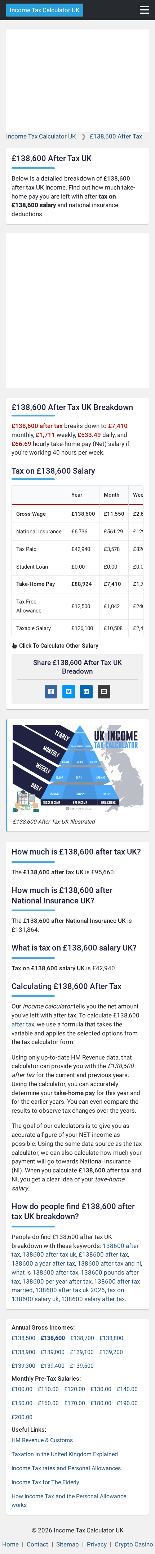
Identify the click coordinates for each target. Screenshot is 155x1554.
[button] (144, 10)
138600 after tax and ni (109, 1263)
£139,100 (82, 1352)
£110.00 (48, 1389)
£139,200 (111, 1352)
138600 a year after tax (43, 1263)
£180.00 (100, 1403)
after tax (23, 1024)
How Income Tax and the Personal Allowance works (69, 1501)
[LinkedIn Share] (86, 692)
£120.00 (74, 1389)
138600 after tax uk (49, 1254)
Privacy (97, 1544)
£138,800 (111, 1338)
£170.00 (74, 1403)
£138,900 (23, 1352)
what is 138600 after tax (45, 1272)
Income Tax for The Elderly (45, 1482)
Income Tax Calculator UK (45, 10)
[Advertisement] (77, 80)
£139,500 (82, 1365)
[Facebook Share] (51, 692)
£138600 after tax (103, 1254)
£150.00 (22, 1403)
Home (10, 1544)
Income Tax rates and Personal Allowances (66, 1468)
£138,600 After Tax (116, 136)
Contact (37, 1544)
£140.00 (127, 1389)
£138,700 (82, 1338)
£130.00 (100, 1389)
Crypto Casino (134, 1544)
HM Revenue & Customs (42, 1440)
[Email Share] (104, 692)
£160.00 (48, 1403)
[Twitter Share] (68, 692)
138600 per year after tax (57, 1281)
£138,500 (23, 1338)
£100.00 (22, 1389)
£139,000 (53, 1352)
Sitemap (67, 1544)
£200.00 (22, 1417)
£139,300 (23, 1365)
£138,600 (53, 1338)
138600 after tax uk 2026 (70, 1290)
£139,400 (53, 1365)
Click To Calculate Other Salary (58, 646)
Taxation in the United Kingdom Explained (65, 1454)
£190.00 (127, 1403)
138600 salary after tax (93, 1299)
